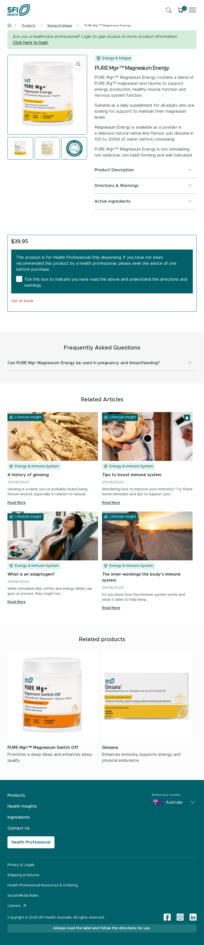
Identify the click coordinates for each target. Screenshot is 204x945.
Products (16, 795)
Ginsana (110, 748)
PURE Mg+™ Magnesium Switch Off (42, 748)
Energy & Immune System (37, 466)
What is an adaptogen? (31, 574)
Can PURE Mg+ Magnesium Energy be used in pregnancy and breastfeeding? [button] (83, 363)
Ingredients (18, 817)
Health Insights (22, 806)
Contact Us (18, 828)
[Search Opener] (169, 10)
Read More (16, 503)
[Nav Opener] (192, 10)
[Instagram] (180, 918)
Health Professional (31, 842)
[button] (146, 170)
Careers (14, 906)
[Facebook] (167, 918)
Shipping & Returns (23, 875)
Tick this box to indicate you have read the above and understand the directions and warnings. (105, 282)
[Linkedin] (193, 917)
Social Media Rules (22, 895)
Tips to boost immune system (131, 475)
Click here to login (30, 43)
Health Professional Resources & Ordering (42, 885)
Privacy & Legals (21, 865)
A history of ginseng (28, 475)
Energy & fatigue (116, 58)
